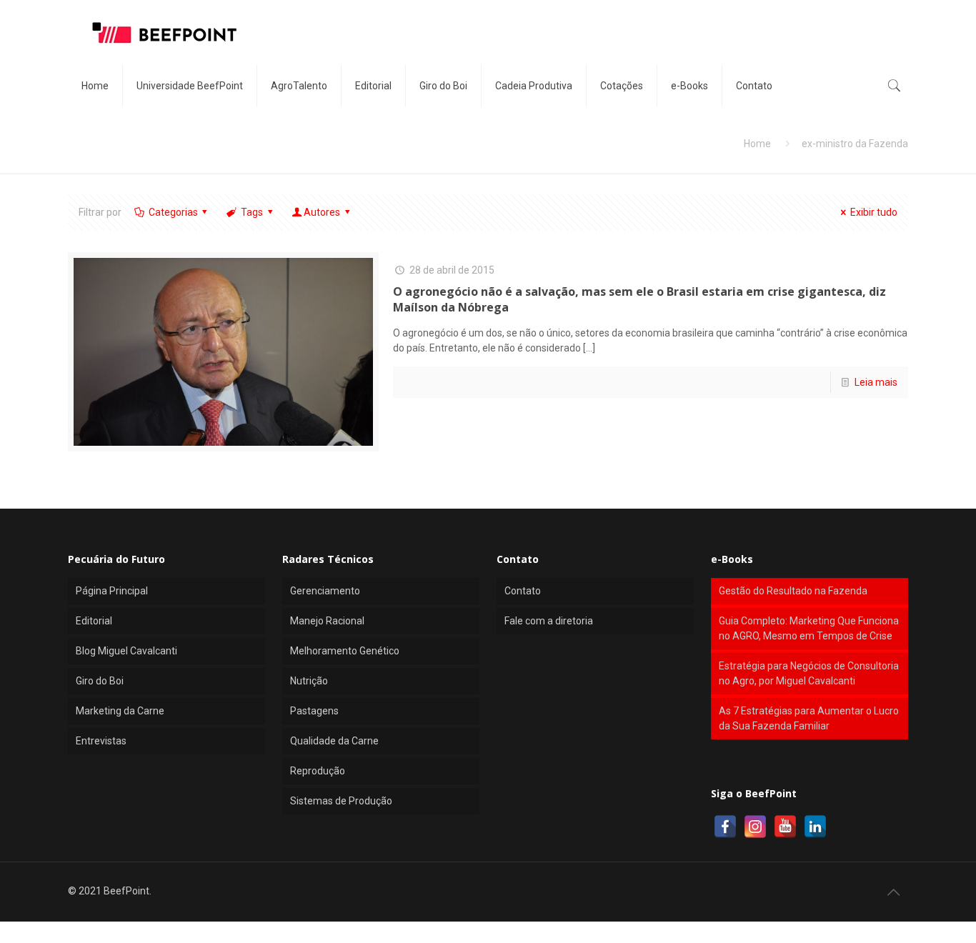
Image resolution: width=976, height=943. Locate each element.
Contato (522, 591)
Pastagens (314, 711)
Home (757, 143)
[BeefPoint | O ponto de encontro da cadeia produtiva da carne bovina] (163, 32)
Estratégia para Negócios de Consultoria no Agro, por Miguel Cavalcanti (809, 673)
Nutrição (309, 681)
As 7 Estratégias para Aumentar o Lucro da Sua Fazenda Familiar (809, 718)
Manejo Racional (327, 621)
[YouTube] (785, 826)
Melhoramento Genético (344, 651)
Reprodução (317, 771)
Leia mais (876, 382)
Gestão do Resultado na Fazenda (793, 591)
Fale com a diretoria (548, 621)
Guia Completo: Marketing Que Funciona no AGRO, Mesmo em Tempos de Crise (809, 628)
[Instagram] (755, 826)
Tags (252, 212)
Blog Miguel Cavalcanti (126, 651)
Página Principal (112, 591)
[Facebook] (725, 826)
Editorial (94, 621)
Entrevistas (101, 741)
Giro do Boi (100, 681)
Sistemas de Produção (341, 801)
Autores (322, 212)
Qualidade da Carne (334, 741)
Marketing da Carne (120, 711)
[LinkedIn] (815, 826)
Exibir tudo (873, 212)
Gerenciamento (325, 591)
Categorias (173, 212)
